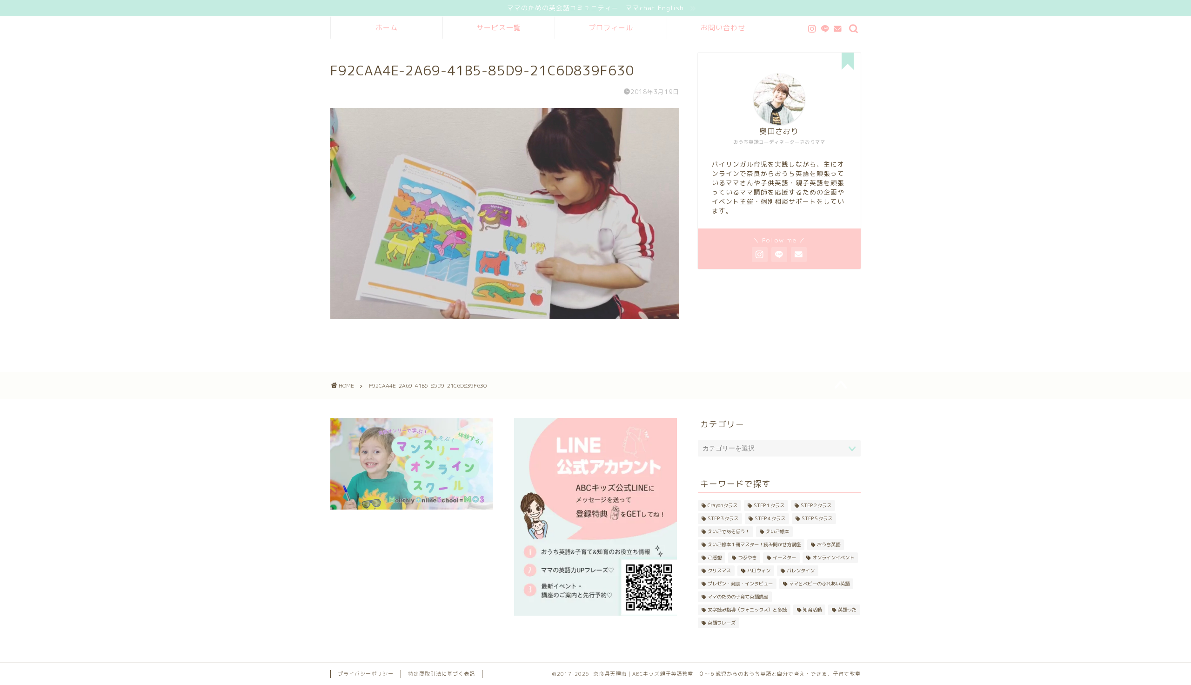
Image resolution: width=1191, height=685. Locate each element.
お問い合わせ (723, 27)
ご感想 (715, 557)
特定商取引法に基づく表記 (441, 674)
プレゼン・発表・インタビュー (740, 583)
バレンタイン (801, 570)
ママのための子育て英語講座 (738, 596)
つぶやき (747, 557)
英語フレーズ (722, 622)
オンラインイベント (833, 557)
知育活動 (812, 609)
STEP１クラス (769, 505)
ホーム (386, 27)
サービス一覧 (498, 27)
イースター (784, 557)
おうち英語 (828, 544)
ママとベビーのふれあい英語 (819, 583)
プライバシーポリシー (366, 674)
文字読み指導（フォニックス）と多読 (747, 609)
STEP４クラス (770, 518)
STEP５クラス (817, 518)
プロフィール (611, 27)
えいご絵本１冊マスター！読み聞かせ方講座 (754, 544)
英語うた (847, 609)
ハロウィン (758, 570)
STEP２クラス (816, 505)
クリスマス (719, 570)
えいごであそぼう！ (728, 531)
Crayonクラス (722, 505)
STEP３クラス (723, 518)
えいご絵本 (777, 531)
